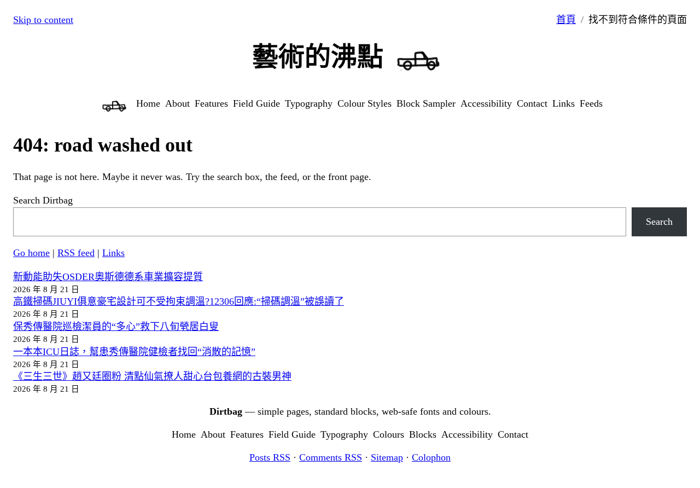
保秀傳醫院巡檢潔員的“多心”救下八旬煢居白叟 (116, 326)
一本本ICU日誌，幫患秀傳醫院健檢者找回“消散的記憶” (134, 351)
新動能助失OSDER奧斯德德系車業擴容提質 (108, 276)
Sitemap (387, 457)
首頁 (566, 19)
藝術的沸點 (317, 56)
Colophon (431, 457)
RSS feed (76, 252)
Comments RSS (330, 457)
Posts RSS (269, 457)
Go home (31, 252)
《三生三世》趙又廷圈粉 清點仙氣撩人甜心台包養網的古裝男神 (152, 376)
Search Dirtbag (43, 200)
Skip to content (43, 19)
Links (113, 252)
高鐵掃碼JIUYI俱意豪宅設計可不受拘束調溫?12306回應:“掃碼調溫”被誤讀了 (178, 301)
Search (659, 221)
